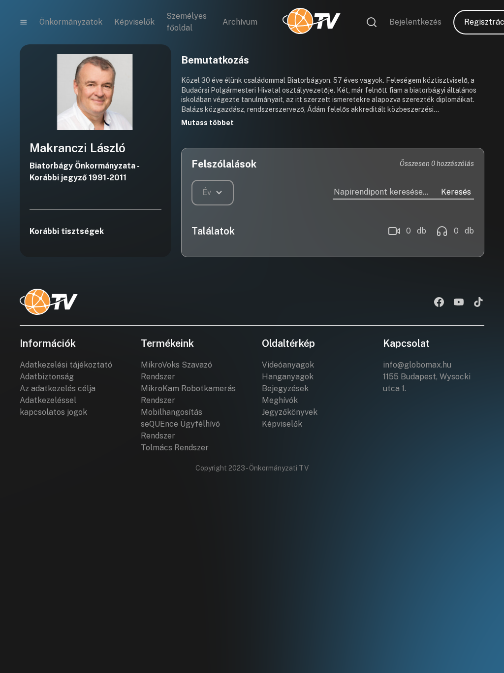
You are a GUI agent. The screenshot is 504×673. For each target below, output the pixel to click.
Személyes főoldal (186, 22)
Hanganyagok (288, 376)
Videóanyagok (288, 365)
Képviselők (134, 22)
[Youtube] (459, 303)
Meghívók (280, 400)
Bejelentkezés (415, 22)
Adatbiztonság (47, 376)
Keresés (456, 192)
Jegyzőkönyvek (289, 412)
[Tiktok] (478, 303)
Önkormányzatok (70, 22)
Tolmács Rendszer (175, 447)
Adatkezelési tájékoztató (66, 365)
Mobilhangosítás (171, 412)
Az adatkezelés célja (57, 388)
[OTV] (312, 22)
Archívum (239, 22)
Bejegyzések (285, 388)
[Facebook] (439, 303)
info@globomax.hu (417, 365)
